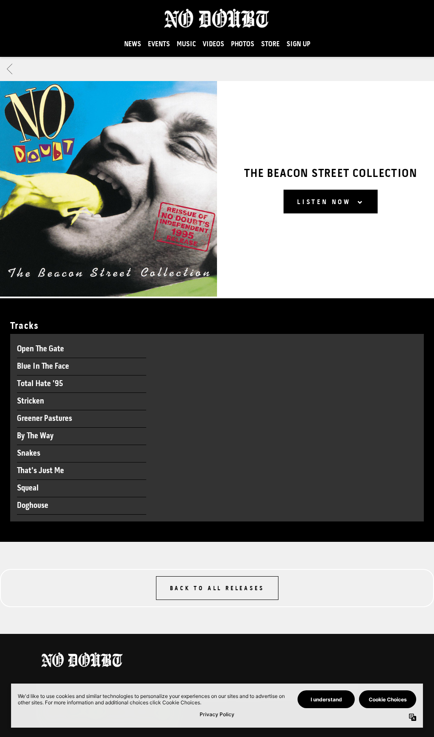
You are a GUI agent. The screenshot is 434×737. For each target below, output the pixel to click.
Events (159, 44)
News (132, 44)
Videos (213, 44)
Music (186, 44)
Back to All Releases (217, 588)
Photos (242, 44)
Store (270, 44)
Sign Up (298, 44)
